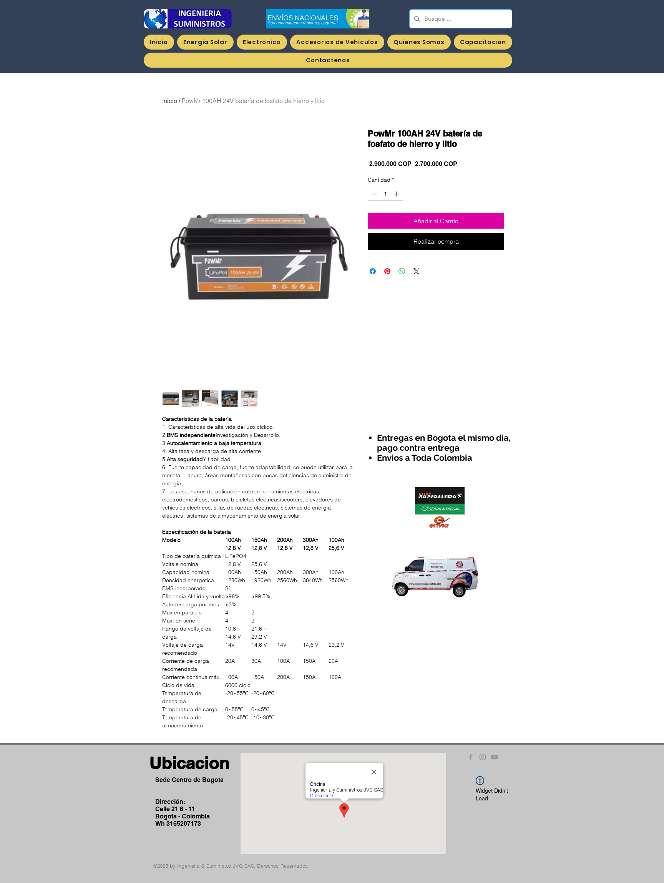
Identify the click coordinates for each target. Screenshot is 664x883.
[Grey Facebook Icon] (470, 757)
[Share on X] (416, 271)
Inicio (169, 101)
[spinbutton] (385, 194)
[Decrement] (373, 194)
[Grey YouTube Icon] (494, 757)
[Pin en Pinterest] (387, 271)
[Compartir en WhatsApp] (402, 271)
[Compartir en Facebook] (372, 271)
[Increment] (397, 194)
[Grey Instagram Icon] (482, 757)
